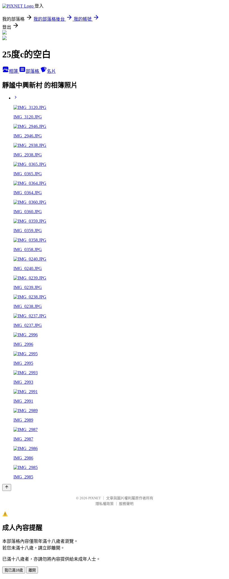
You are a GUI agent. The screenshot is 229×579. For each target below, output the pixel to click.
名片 (51, 71)
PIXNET (94, 498)
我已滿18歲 (13, 570)
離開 (32, 570)
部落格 (33, 71)
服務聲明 (126, 504)
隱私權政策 (105, 504)
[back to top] (6, 487)
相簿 (14, 71)
